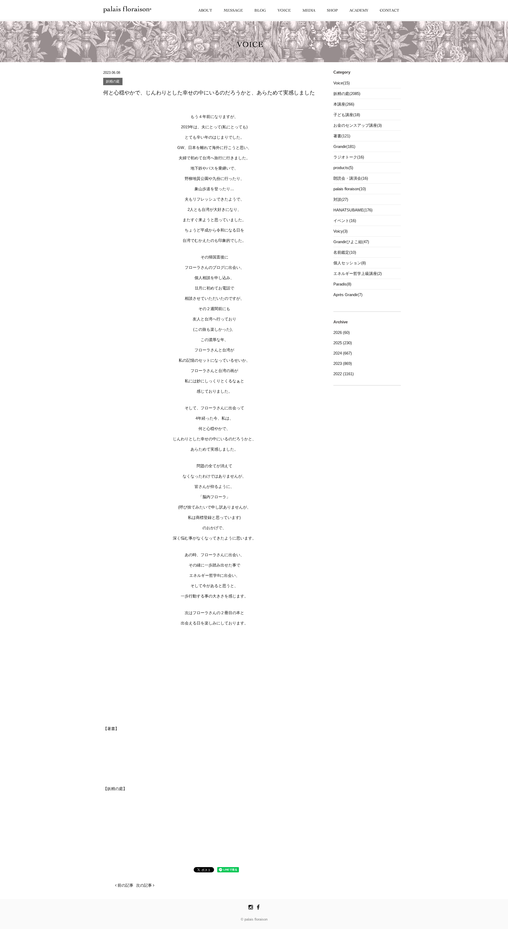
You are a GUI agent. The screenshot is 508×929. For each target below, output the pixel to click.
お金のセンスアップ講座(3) (357, 125)
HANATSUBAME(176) (353, 210)
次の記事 (144, 885)
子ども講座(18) (346, 114)
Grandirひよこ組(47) (351, 241)
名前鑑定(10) (344, 252)
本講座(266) (343, 104)
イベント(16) (344, 220)
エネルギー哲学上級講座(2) (357, 273)
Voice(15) (341, 83)
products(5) (343, 167)
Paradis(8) (342, 284)
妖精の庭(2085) (346, 93)
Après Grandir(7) (347, 294)
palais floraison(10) (349, 189)
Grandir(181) (344, 146)
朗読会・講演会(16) (350, 178)
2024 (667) (342, 353)
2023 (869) (342, 363)
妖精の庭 (113, 82)
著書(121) (341, 136)
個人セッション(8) (349, 263)
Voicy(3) (340, 231)
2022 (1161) (343, 373)
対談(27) (340, 199)
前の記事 (124, 885)
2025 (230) (342, 343)
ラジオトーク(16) (348, 157)
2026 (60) (341, 332)
